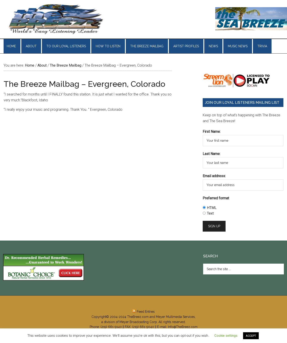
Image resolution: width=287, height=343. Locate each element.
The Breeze (56, 19)
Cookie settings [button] (225, 336)
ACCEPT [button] (251, 335)
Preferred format (216, 198)
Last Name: (211, 154)
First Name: (212, 131)
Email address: (214, 176)
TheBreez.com (138, 317)
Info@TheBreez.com (183, 327)
